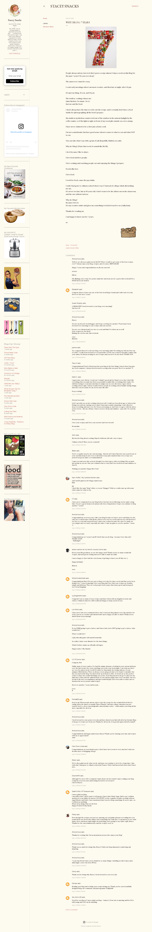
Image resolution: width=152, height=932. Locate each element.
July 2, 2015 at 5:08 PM (79, 572)
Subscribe (14, 81)
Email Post (74, 245)
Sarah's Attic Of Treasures (81, 791)
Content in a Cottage (11, 373)
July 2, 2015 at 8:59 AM (78, 357)
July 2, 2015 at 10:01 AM (79, 429)
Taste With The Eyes (11, 347)
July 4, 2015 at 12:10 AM (79, 838)
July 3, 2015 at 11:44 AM (79, 785)
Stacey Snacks (64, 6)
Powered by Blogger (92, 922)
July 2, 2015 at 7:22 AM (78, 297)
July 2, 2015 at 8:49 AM (79, 311)
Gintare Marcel (96, 926)
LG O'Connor (76, 659)
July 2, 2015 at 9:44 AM (79, 413)
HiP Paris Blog (9, 358)
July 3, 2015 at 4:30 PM (79, 826)
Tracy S (74, 363)
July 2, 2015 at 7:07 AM (79, 283)
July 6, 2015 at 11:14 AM (78, 852)
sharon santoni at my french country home (87, 549)
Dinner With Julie (10, 401)
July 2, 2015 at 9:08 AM (79, 371)
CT (73, 499)
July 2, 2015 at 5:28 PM (78, 590)
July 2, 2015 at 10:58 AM (79, 472)
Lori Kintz (75, 609)
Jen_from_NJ (76, 897)
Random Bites (48, 27)
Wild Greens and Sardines (13, 417)
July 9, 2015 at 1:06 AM (78, 891)
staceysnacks (22, 153)
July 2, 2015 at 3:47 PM (78, 543)
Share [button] (45, 18)
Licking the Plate (10, 411)
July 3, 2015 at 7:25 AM (78, 725)
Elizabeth (75, 289)
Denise (74, 883)
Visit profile (14, 54)
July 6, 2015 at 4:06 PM (79, 877)
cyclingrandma (77, 596)
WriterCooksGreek (78, 578)
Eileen (74, 760)
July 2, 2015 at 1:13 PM (78, 528)
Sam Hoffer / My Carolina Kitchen (84, 478)
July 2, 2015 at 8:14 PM (78, 653)
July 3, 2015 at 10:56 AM (79, 754)
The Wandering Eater (12, 396)
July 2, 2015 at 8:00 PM (79, 603)
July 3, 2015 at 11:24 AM (79, 770)
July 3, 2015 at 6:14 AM (78, 693)
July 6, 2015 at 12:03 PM (79, 865)
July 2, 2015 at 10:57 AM (79, 445)
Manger (7, 378)
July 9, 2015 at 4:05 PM (79, 905)
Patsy (74, 814)
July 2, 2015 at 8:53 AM (78, 341)
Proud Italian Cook (10, 353)
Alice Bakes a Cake (11, 368)
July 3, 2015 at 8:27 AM (79, 740)
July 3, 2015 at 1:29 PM (78, 808)
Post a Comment (72, 910)
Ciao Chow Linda (78, 746)
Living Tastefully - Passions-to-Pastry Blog (14, 423)
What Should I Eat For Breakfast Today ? (12, 390)
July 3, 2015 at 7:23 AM (78, 711)
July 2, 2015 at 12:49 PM (79, 508)
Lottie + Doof (9, 363)
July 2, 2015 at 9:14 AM (78, 394)
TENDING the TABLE (12, 384)
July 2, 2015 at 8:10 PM (78, 619)
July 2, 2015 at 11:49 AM (79, 493)
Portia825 (75, 699)
